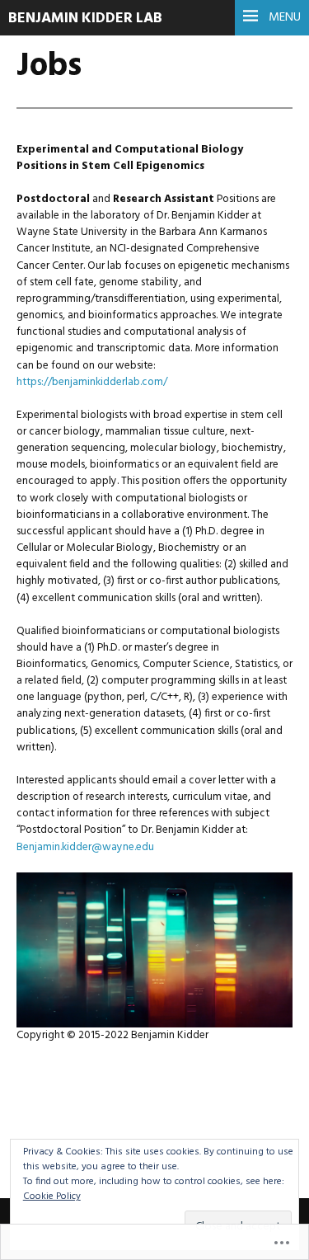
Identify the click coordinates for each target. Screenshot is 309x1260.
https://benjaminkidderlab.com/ (91, 382)
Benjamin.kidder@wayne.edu (85, 847)
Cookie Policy (52, 1196)
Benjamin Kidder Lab (85, 19)
